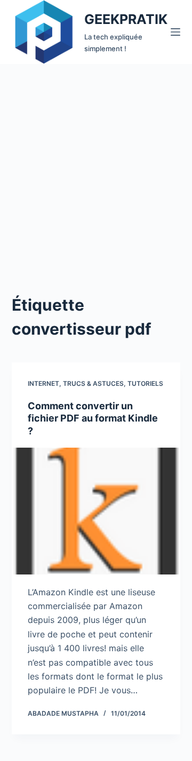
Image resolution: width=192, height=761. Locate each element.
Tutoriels (145, 383)
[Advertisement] (96, 165)
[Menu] (175, 32)
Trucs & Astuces (93, 383)
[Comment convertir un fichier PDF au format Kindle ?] (96, 511)
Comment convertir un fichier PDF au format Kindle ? (93, 418)
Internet (43, 383)
